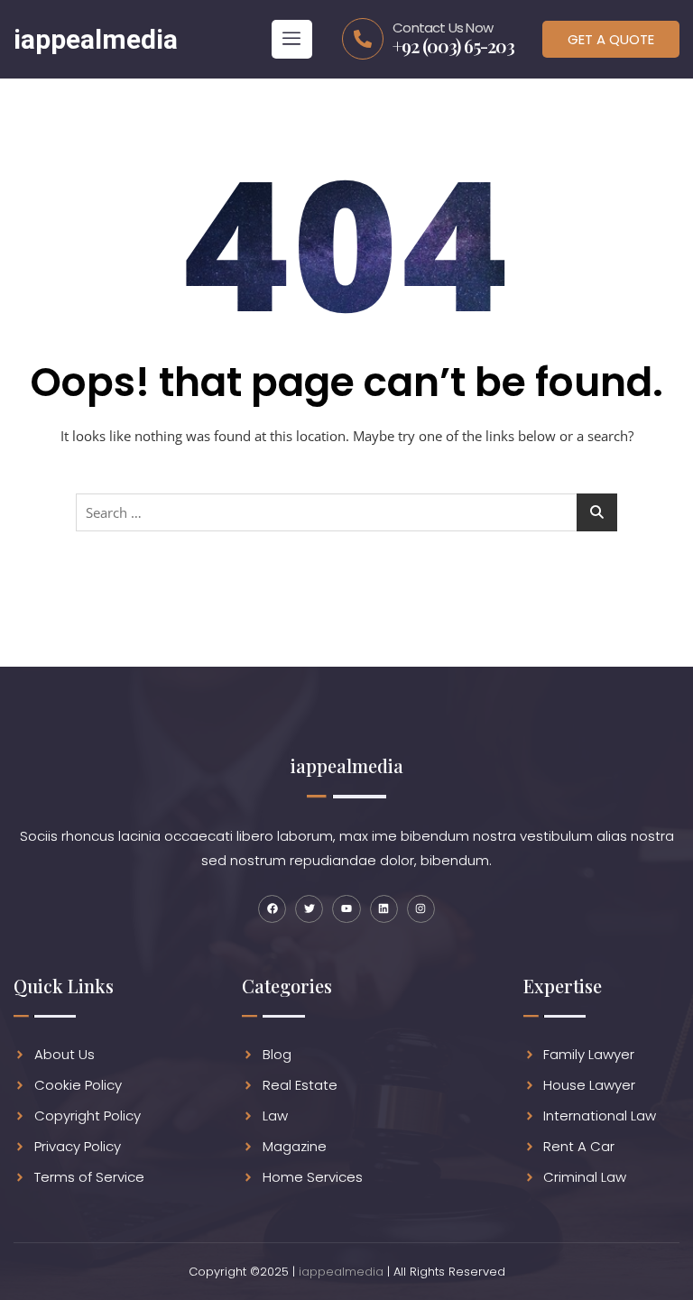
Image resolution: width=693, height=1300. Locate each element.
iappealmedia (341, 1271)
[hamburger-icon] (292, 39)
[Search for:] (346, 512)
